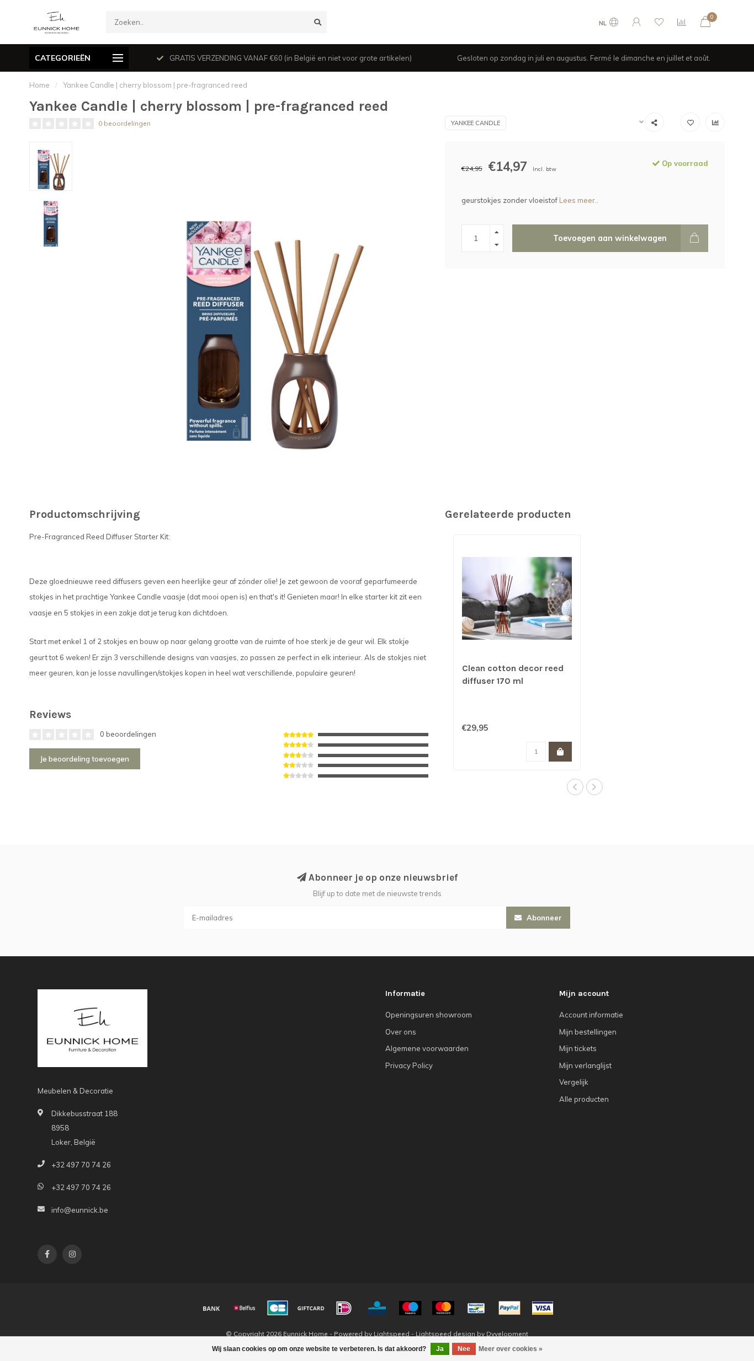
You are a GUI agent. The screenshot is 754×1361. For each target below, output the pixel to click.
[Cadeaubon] (311, 1308)
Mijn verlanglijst (585, 1065)
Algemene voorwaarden (427, 1048)
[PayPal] (509, 1308)
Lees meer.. (578, 200)
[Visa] (542, 1308)
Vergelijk (573, 1082)
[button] (575, 787)
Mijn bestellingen (588, 1031)
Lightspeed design (445, 1334)
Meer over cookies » (511, 1349)
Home (39, 85)
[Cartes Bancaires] (277, 1308)
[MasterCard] (443, 1308)
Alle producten (584, 1099)
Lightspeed (392, 1334)
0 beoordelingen (124, 123)
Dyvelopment (507, 1334)
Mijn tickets (578, 1048)
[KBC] (377, 1308)
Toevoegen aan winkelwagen (610, 238)
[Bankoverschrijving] (211, 1308)
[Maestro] (410, 1308)
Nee (464, 1349)
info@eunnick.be (79, 1209)
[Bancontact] (476, 1308)
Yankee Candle (475, 123)
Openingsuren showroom (428, 1014)
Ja (440, 1349)
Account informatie (591, 1014)
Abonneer (543, 917)
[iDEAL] (344, 1308)
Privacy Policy (409, 1065)
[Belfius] (244, 1308)
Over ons (400, 1031)
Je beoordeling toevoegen (84, 758)
